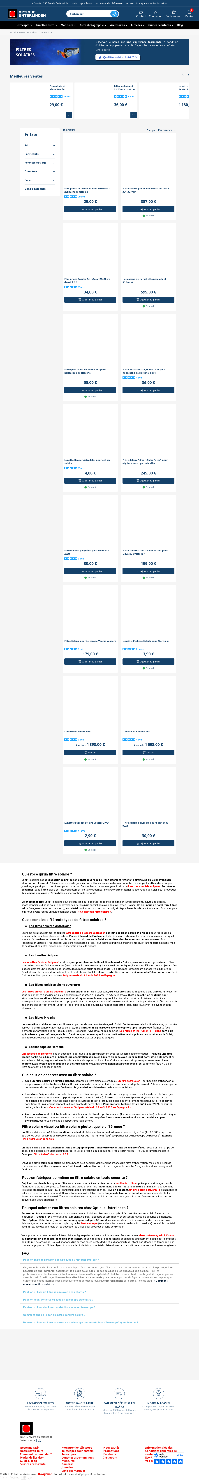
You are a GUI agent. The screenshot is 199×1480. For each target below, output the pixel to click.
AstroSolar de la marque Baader (85, 932)
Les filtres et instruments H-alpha (140, 1030)
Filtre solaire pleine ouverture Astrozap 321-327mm (146, 190)
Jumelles (67, 1467)
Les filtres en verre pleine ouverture (43, 991)
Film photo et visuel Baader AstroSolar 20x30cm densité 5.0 (61, 87)
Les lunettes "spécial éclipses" (40, 962)
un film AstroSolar (129, 1080)
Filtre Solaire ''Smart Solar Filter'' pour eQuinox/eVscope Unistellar (145, 461)
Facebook (109, 1454)
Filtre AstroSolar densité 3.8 (51, 1154)
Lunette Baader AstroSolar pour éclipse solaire (87, 461)
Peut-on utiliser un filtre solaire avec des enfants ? (54, 1292)
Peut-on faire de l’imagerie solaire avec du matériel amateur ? (61, 1259)
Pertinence (167, 130)
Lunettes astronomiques (78, 1457)
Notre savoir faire (31, 1451)
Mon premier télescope (77, 1447)
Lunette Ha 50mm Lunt (136, 731)
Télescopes (69, 1454)
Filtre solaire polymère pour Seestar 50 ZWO (87, 552)
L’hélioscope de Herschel (36, 1053)
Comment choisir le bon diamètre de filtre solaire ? (54, 1314)
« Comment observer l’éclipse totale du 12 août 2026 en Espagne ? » (89, 1107)
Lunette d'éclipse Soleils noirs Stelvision (146, 640)
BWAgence (45, 1474)
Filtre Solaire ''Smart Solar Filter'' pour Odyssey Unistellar (145, 552)
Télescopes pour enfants (77, 1451)
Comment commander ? (36, 1454)
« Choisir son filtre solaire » (94, 911)
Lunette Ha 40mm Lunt (78, 731)
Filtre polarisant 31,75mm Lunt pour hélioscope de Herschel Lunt (125, 87)
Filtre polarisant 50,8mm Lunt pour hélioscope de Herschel (85, 371)
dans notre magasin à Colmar (157, 1235)
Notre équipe (89, 1223)
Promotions (111, 1451)
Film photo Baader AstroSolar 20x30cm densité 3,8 (87, 280)
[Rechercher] (114, 14)
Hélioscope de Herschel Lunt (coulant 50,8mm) (144, 280)
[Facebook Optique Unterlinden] (36, 1440)
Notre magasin (29, 1447)
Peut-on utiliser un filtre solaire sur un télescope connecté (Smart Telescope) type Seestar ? (80, 1322)
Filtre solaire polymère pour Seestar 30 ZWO (145, 824)
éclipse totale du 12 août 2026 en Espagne (89, 975)
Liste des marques (73, 1471)
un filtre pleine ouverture (144, 1189)
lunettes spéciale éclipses (144, 886)
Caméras (67, 1464)
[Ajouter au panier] (69, 115)
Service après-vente (33, 1464)
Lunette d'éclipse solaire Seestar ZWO (86, 822)
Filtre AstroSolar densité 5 (37, 1138)
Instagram (110, 1457)
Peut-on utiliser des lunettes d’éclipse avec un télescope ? (59, 1307)
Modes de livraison (32, 1457)
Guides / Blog (28, 1461)
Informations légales (159, 1447)
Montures (68, 1461)
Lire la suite (102, 50)
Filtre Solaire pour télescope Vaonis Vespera (90, 640)
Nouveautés (111, 1447)
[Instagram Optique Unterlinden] (39, 1440)
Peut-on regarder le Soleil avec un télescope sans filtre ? (58, 1299)
